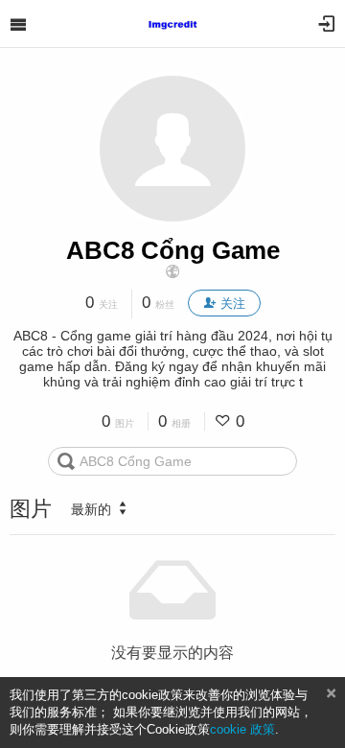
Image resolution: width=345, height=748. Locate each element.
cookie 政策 (242, 729)
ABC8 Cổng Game (173, 250)
